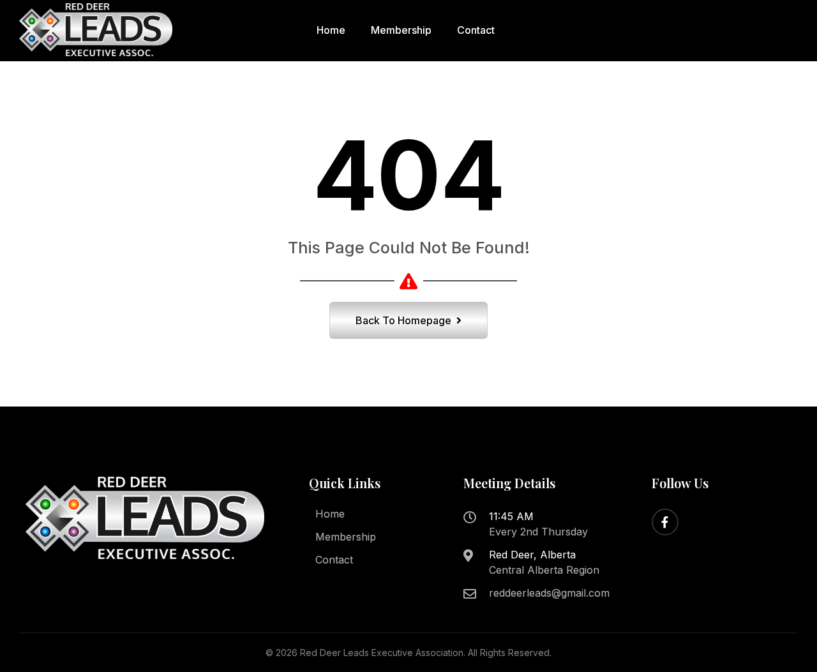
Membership (401, 30)
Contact (476, 30)
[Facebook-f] (665, 522)
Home (331, 30)
